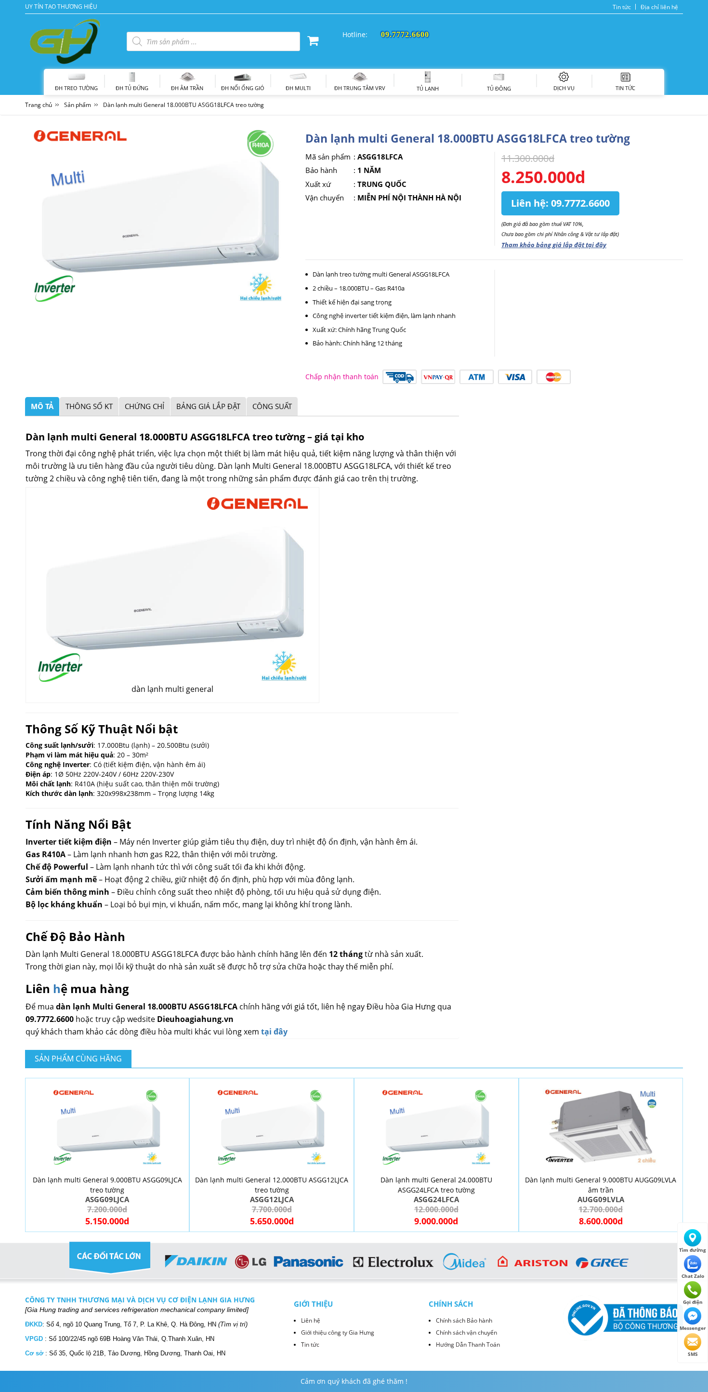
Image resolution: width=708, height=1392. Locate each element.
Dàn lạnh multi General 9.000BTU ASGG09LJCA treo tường (107, 1184)
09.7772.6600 (580, 203)
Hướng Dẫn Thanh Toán (468, 1344)
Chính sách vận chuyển (466, 1332)
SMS (693, 1354)
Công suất (272, 406)
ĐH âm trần (187, 88)
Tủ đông (499, 88)
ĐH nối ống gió (242, 88)
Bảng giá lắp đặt (208, 406)
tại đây (274, 1031)
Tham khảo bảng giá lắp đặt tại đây (553, 244)
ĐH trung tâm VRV (359, 88)
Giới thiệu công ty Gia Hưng (337, 1332)
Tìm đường (692, 1249)
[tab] (42, 406)
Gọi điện (693, 1302)
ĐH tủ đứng (132, 88)
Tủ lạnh (428, 88)
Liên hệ (310, 1320)
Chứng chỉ (144, 406)
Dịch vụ (564, 88)
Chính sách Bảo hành (464, 1320)
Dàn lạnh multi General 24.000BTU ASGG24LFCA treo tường (436, 1184)
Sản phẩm (77, 105)
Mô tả (42, 406)
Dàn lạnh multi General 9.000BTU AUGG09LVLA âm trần (600, 1184)
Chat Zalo (693, 1276)
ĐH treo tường (76, 88)
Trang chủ (38, 105)
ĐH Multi (298, 88)
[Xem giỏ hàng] (312, 42)
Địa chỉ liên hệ (659, 7)
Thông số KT (89, 406)
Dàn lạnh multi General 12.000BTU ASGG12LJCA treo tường (271, 1184)
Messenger (693, 1328)
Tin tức (622, 7)
